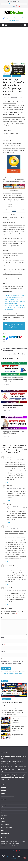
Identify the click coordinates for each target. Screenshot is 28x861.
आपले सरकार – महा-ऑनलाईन (6, 827)
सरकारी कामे (18, 75)
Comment (4, 618)
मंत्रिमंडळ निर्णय (4, 806)
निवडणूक (2, 830)
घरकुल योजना (3, 790)
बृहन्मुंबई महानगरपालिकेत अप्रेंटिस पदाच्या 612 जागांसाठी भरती (18, 727)
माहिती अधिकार (4, 815)
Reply (6, 482)
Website (3, 651)
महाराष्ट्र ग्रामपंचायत (5, 824)
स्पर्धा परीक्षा (3, 812)
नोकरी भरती (4, 699)
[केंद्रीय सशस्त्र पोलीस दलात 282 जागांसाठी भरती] (5, 736)
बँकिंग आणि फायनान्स (5, 833)
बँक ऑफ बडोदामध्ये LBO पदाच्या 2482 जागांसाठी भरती (11, 756)
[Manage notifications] (24, 858)
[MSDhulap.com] (3, 25)
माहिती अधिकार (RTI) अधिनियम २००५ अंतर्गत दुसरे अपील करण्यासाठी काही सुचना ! (15, 349)
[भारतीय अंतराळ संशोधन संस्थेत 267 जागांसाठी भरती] (5, 720)
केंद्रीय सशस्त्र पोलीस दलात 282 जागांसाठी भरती (18, 735)
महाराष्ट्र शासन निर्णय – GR (6, 803)
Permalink (22, 459)
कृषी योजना (3, 793)
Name (3, 637)
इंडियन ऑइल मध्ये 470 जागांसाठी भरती (12, 703)
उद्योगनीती (3, 821)
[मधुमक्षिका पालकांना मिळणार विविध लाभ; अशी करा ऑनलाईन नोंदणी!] (14, 391)
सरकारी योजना (3, 787)
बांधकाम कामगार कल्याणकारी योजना (7, 796)
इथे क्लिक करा (14, 327)
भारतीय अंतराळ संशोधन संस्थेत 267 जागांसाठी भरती (17, 719)
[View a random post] (25, 25)
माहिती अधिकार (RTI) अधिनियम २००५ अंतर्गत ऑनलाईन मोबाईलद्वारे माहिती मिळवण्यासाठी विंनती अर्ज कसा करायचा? (15, 308)
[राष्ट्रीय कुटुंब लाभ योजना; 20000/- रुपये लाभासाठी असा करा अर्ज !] (14, 417)
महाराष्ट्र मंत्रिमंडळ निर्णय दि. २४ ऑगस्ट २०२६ (9, 766)
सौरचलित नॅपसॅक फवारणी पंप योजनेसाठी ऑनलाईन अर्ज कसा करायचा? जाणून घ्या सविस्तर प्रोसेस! (13, 380)
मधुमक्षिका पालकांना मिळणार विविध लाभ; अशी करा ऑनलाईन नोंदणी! (13, 407)
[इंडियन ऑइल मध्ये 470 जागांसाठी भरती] (14, 690)
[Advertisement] (14, 46)
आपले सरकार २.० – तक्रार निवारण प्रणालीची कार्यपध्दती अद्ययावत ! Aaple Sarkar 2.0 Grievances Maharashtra (14, 297)
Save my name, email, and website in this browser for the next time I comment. (12, 662)
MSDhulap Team (13, 97)
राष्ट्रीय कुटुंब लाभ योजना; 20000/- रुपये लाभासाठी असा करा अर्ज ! (13, 433)
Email (3, 644)
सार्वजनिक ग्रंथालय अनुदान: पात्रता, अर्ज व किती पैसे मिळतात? (12, 769)
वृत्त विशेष (14, 75)
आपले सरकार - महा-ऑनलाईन (7, 75)
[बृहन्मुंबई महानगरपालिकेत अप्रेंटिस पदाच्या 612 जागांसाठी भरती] (5, 728)
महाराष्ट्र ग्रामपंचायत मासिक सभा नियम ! (16, 354)
